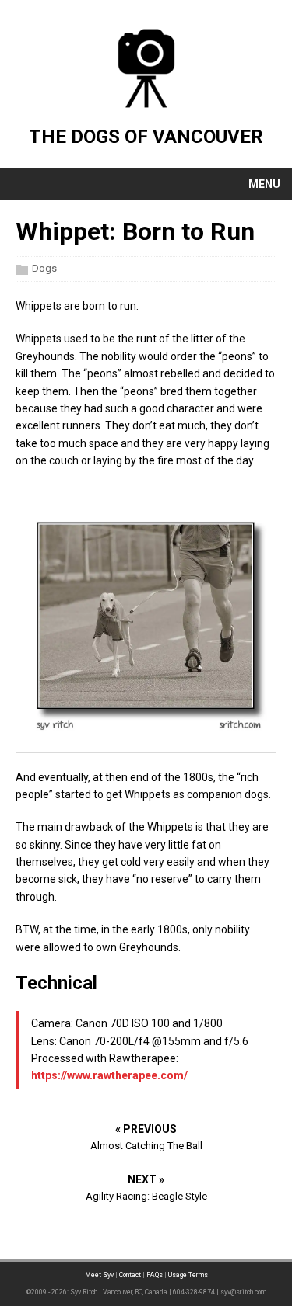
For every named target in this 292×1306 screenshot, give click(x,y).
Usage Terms (188, 1275)
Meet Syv (99, 1275)
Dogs (44, 268)
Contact (130, 1275)
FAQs (154, 1275)
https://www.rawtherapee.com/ (109, 1075)
